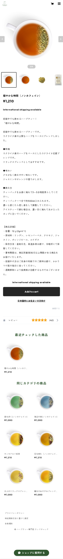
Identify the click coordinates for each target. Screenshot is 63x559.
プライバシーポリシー (14, 513)
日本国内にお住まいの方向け (31, 300)
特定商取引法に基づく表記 (16, 518)
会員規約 (9, 523)
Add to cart (31, 291)
